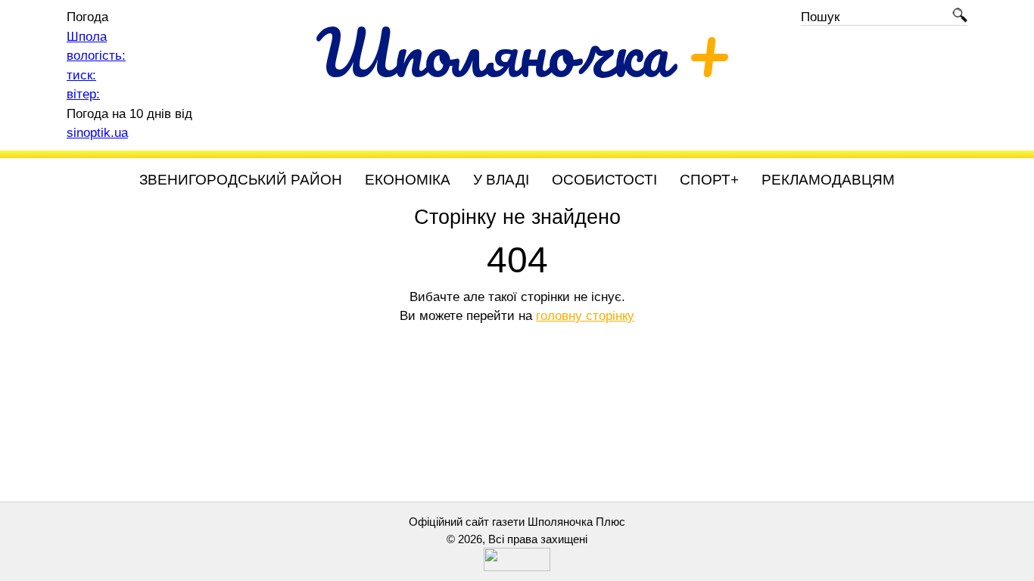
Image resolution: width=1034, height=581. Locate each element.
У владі (501, 180)
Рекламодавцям (828, 180)
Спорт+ (709, 180)
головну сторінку (585, 316)
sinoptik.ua (97, 133)
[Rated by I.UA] (517, 567)
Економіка (407, 180)
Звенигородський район (240, 180)
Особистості (604, 180)
